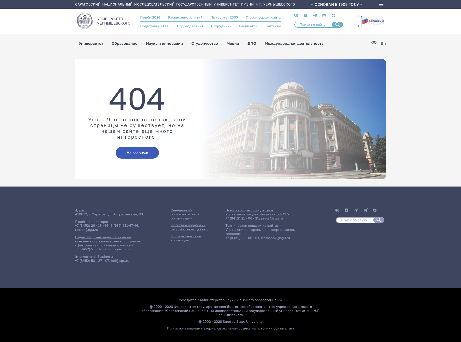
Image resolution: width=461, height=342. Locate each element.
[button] (358, 16)
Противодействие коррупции (186, 238)
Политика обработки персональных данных (189, 227)
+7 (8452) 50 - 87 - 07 (92, 260)
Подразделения (190, 26)
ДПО (252, 43)
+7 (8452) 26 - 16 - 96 (92, 225)
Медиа (232, 43)
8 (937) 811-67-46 (124, 225)
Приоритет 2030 (224, 17)
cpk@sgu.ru (120, 249)
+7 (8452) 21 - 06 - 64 (242, 238)
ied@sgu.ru (120, 260)
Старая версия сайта (263, 17)
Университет (91, 43)
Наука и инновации (164, 43)
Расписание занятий (185, 17)
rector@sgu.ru (86, 229)
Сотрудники (221, 26)
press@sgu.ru (272, 218)
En (383, 43)
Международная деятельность (294, 43)
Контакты (273, 26)
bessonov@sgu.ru (275, 238)
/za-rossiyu (373, 21)
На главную (137, 152)
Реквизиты (248, 26)
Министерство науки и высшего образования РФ (241, 300)
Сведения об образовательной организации (185, 214)
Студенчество (204, 43)
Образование (124, 43)
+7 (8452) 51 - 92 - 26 (92, 249)
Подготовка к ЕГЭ (155, 26)
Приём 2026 (150, 17)
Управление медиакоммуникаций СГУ (257, 214)
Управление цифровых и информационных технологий (261, 231)
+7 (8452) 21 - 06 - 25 (242, 218)
